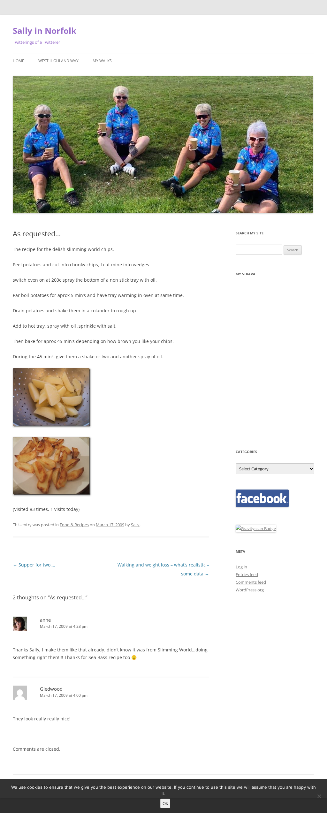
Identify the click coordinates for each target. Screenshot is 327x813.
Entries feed (247, 574)
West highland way (58, 61)
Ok (165, 803)
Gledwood (51, 689)
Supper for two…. (34, 565)
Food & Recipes (74, 525)
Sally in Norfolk (44, 30)
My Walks (102, 61)
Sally (135, 525)
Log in (241, 567)
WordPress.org (250, 590)
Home (18, 61)
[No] (319, 796)
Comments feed (251, 582)
